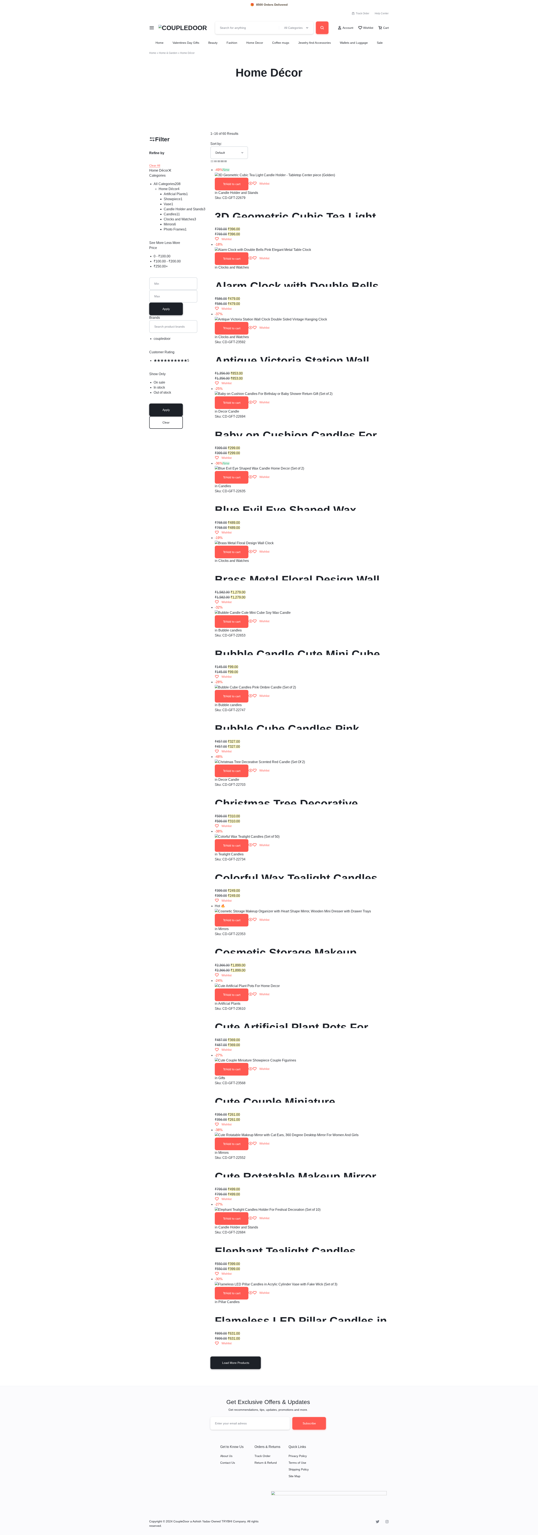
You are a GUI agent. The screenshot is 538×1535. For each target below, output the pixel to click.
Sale (380, 42)
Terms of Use (297, 1462)
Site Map (294, 1476)
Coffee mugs (280, 42)
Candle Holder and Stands (238, 193)
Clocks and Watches (233, 267)
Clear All (154, 165)
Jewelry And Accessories (314, 42)
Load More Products (235, 1362)
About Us (226, 1456)
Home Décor (158, 170)
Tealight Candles (231, 854)
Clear (166, 422)
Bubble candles (230, 630)
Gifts (221, 1078)
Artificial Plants (229, 1003)
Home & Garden (168, 53)
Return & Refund (265, 1462)
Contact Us (227, 1462)
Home (160, 42)
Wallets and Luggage (354, 42)
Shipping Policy (299, 1469)
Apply (166, 309)
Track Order (362, 13)
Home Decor (254, 42)
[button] (231, 184)
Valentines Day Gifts (186, 42)
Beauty (213, 42)
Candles (224, 486)
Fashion (232, 42)
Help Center (382, 13)
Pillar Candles (229, 1302)
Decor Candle (228, 411)
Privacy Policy (298, 1456)
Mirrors (223, 929)
